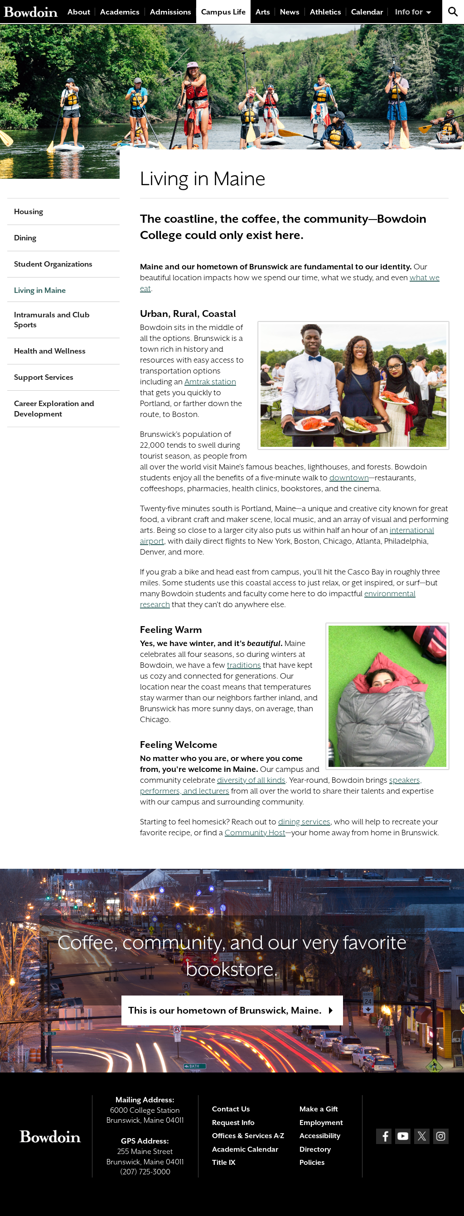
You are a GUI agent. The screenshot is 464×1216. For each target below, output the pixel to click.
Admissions (170, 12)
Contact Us (231, 1109)
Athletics (325, 12)
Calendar (367, 12)
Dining (25, 238)
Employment (321, 1123)
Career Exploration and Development (54, 408)
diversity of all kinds (251, 780)
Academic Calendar (245, 1149)
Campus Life (223, 12)
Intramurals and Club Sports (52, 320)
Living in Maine (40, 290)
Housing (28, 211)
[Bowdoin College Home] (31, 11)
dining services (304, 821)
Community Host (255, 832)
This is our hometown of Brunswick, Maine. (225, 1010)
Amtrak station (210, 381)
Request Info (233, 1123)
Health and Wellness (50, 351)
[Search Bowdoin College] (453, 11)
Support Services (43, 377)
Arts (263, 12)
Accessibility (320, 1136)
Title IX (223, 1163)
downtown (349, 477)
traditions (244, 665)
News (290, 12)
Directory (315, 1149)
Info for (409, 11)
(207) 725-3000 (145, 1172)
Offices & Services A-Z (248, 1136)
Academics (120, 12)
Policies (312, 1163)
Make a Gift (319, 1109)
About (79, 12)
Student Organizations (53, 264)
